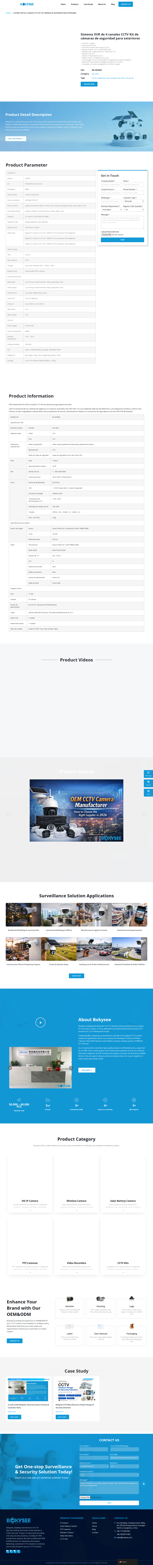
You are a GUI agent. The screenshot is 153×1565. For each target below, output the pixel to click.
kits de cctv (129, 78)
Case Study (88, 4)
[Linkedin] (11, 1551)
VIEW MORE (30, 1175)
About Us (102, 4)
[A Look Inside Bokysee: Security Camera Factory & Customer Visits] (28, 1389)
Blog (113, 4)
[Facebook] (7, 1551)
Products (74, 4)
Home (63, 4)
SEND (122, 240)
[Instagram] (18, 1551)
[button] (9, 814)
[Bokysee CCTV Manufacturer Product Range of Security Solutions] (76, 1389)
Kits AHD (95, 74)
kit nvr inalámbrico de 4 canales (104, 78)
